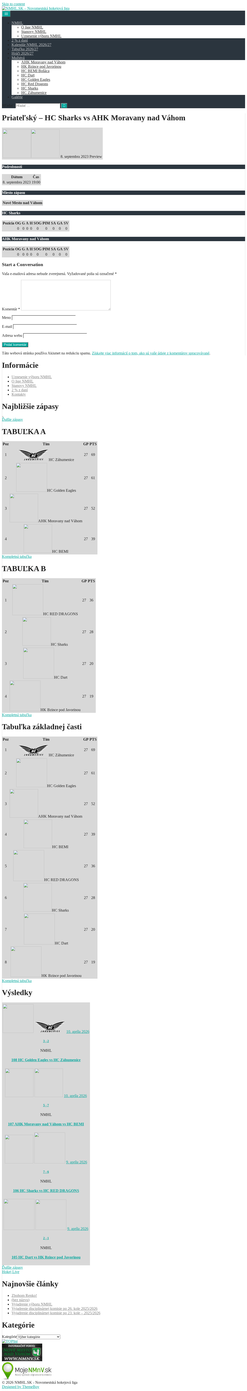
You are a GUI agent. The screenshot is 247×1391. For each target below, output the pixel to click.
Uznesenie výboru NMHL (41, 36)
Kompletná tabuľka (17, 556)
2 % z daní (20, 40)
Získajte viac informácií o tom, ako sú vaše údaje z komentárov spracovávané (150, 353)
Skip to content (13, 4)
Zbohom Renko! (24, 1295)
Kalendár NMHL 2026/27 (31, 45)
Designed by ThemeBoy (20, 1387)
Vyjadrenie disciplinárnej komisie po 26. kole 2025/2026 (54, 1308)
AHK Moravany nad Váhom (43, 62)
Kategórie (9, 1337)
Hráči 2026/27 (23, 53)
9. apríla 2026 (76, 1162)
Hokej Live (10, 1272)
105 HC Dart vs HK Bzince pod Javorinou (46, 1257)
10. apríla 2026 (77, 1032)
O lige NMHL (32, 27)
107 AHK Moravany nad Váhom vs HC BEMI (46, 1124)
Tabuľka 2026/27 (25, 49)
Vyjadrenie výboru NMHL (32, 1304)
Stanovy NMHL (33, 32)
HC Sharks (29, 88)
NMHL (17, 23)
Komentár (11, 309)
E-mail (7, 326)
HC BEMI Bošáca (35, 71)
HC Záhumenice (34, 93)
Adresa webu (12, 335)
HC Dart (27, 75)
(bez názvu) (20, 1300)
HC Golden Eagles (35, 79)
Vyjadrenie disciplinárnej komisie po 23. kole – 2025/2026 (56, 1313)
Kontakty (19, 394)
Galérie (17, 97)
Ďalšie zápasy (12, 419)
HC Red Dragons (34, 84)
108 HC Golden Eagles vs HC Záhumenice (46, 1060)
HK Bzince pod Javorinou (41, 66)
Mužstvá (18, 58)
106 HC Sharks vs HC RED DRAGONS (46, 1191)
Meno (6, 317)
